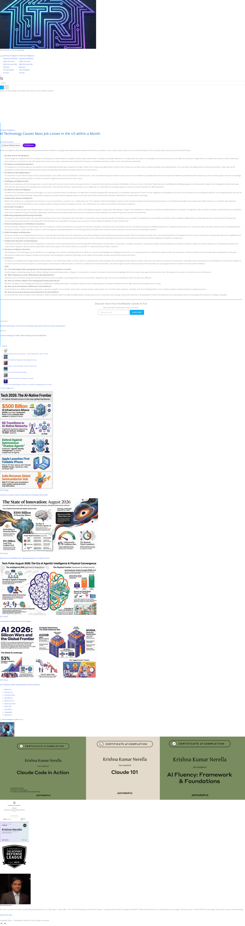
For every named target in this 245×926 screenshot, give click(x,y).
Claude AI (8, 709)
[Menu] (1, 56)
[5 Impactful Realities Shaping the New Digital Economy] (6, 357)
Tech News (4, 553)
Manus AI (8, 715)
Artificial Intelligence (7, 130)
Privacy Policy (10, 695)
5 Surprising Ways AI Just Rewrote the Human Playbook (15, 621)
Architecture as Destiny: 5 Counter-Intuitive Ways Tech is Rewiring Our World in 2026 (24, 495)
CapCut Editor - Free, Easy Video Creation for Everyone (20, 366)
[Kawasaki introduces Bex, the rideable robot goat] (6, 375)
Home (2, 91)
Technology (4, 490)
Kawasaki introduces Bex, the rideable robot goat (18, 378)
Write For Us (9, 701)
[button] (2, 87)
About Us (8, 689)
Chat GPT (8, 706)
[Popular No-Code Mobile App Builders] (6, 369)
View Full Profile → (7, 915)
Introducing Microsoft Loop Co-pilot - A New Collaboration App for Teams (26, 354)
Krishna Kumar (6, 905)
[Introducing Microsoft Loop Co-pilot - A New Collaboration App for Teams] (6, 350)
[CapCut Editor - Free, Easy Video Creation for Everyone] (6, 363)
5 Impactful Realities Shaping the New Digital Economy (20, 360)
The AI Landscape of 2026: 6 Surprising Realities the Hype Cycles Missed (20, 684)
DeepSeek (8, 712)
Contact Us (9, 692)
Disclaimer (9, 698)
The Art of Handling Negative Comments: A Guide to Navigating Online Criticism (28, 384)
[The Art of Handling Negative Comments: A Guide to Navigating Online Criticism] (6, 381)
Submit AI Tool (10, 704)
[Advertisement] (122, 108)
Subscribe (137, 312)
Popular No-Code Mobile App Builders (15, 372)
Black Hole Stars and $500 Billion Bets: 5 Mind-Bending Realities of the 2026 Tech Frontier (25, 558)
